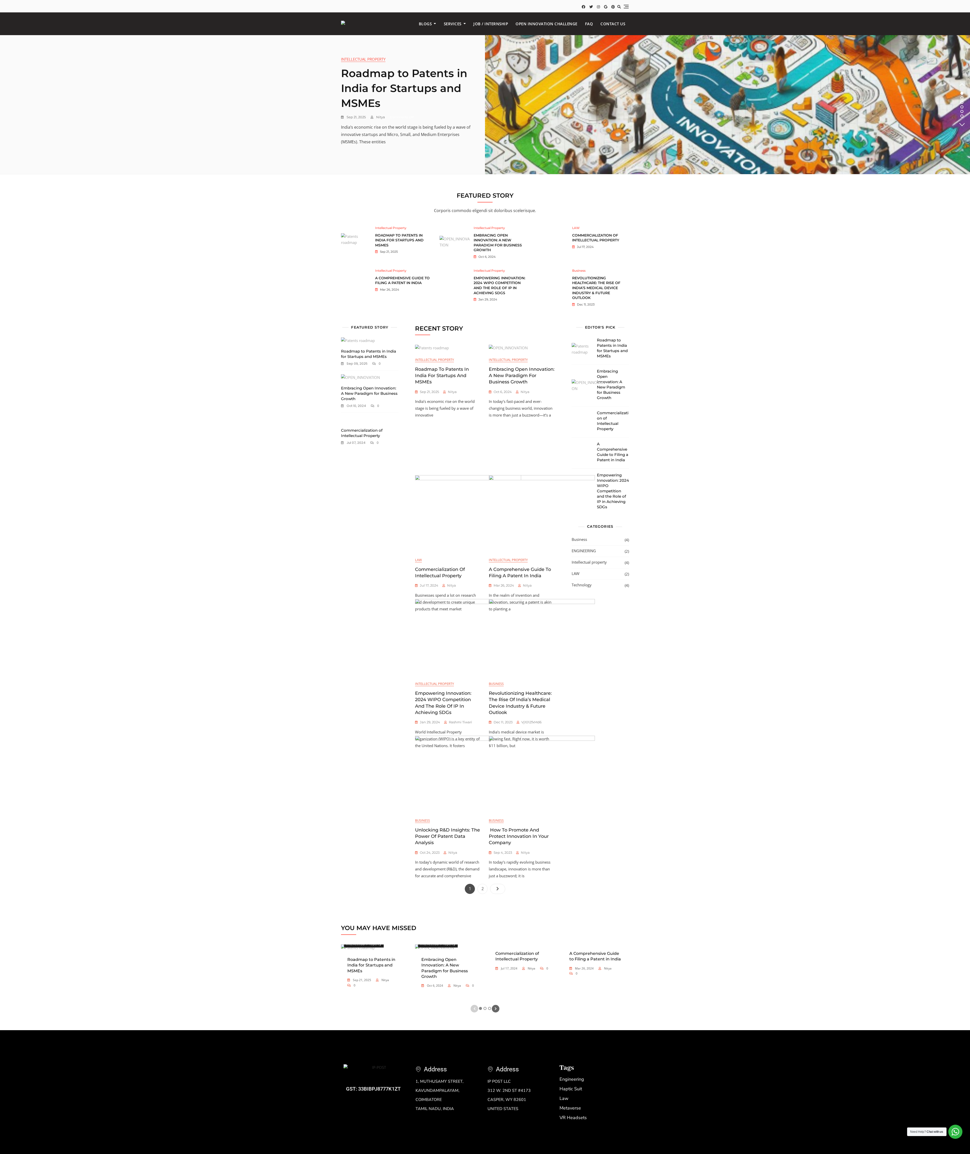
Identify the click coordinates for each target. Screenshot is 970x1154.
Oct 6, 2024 (487, 257)
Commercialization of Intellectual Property (595, 238)
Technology (582, 584)
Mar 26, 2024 (389, 289)
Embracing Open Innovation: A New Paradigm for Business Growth (498, 242)
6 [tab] (962, 116)
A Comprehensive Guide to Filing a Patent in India (402, 280)
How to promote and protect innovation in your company (519, 836)
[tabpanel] (485, 104)
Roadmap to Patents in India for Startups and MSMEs (404, 88)
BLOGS (425, 23)
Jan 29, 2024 (487, 299)
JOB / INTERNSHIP (490, 23)
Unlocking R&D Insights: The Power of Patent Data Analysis (447, 836)
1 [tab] (962, 93)
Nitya (380, 117)
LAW (576, 227)
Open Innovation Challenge (546, 23)
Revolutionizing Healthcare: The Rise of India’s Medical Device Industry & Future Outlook (596, 288)
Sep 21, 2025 (356, 117)
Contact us (612, 23)
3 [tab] (962, 102)
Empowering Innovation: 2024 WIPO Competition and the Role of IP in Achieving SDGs (499, 285)
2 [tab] (962, 97)
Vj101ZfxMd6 (531, 722)
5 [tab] (962, 111)
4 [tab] (962, 106)
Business (579, 270)
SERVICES (453, 23)
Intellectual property (363, 59)
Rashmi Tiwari (460, 722)
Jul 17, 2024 (585, 247)
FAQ (589, 23)
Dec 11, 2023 (585, 304)
